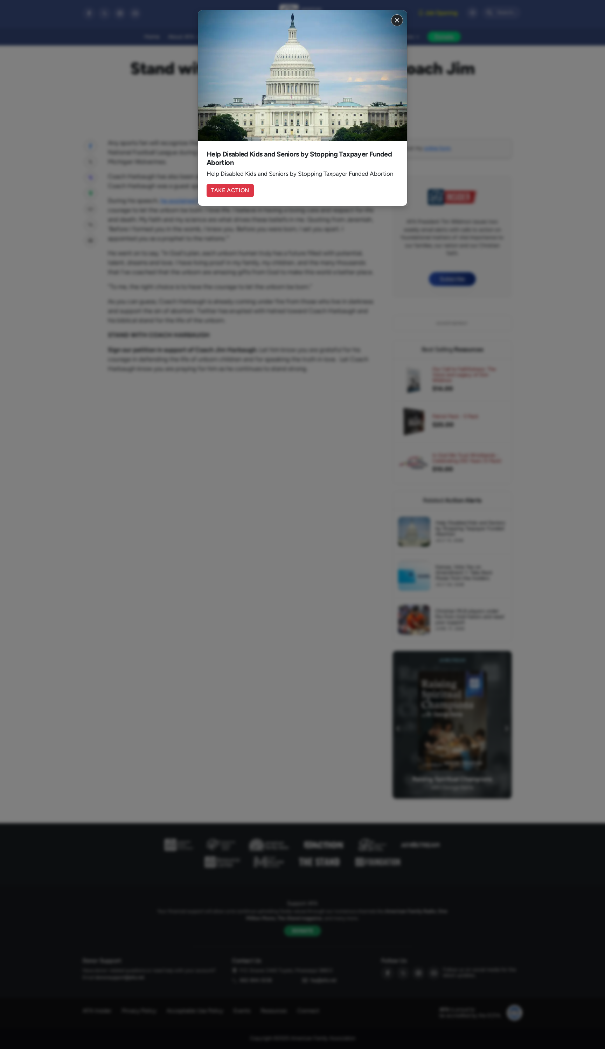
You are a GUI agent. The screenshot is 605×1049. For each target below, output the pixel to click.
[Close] (397, 20)
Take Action (230, 190)
